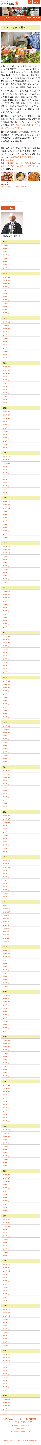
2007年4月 (6, 1111)
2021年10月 (7, 463)
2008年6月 (6, 1059)
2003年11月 (6, 1268)
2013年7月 (6, 832)
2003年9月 (6, 1274)
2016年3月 (6, 710)
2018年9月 (6, 601)
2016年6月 (6, 700)
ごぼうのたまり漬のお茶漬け (22, 157)
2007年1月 (6, 1121)
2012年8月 (6, 873)
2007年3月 (6, 1114)
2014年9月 (6, 780)
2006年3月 (6, 1159)
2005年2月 (6, 1207)
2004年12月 (7, 1219)
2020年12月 (7, 501)
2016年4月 (6, 707)
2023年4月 (6, 393)
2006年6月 (6, 1149)
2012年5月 (6, 883)
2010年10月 (7, 957)
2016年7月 (6, 697)
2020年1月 (6, 537)
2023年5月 (6, 389)
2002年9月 (6, 1319)
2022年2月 (6, 444)
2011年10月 (6, 912)
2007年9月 (6, 1095)
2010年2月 (6, 983)
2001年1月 (6, 1390)
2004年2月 (6, 1252)
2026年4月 (6, 258)
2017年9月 (6, 646)
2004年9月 (6, 1229)
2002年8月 (6, 1322)
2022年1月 (6, 447)
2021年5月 (6, 479)
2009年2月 (6, 1028)
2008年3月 (6, 1069)
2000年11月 (6, 1402)
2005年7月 (6, 1191)
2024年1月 (6, 358)
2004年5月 (6, 1242)
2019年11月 (6, 550)
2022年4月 (6, 438)
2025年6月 (6, 296)
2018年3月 (6, 620)
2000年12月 (7, 1399)
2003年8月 (6, 1277)
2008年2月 (6, 1073)
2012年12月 (7, 860)
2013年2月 (6, 848)
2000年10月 (7, 1406)
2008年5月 (6, 1063)
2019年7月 (6, 562)
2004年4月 (6, 1246)
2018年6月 (6, 611)
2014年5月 (6, 793)
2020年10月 (7, 508)
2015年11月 (6, 729)
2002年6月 (6, 1329)
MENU (36, 2)
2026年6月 (6, 252)
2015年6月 (6, 745)
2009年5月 (6, 1018)
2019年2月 (6, 579)
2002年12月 (7, 1309)
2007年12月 (7, 1085)
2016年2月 (6, 713)
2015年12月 (7, 726)
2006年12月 (7, 1130)
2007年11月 (6, 1088)
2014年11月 (6, 774)
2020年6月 (6, 521)
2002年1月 (6, 1345)
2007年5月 (6, 1108)
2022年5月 (6, 434)
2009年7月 (6, 1011)
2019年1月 (6, 582)
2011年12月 (6, 905)
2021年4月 (6, 482)
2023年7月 (6, 383)
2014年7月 (6, 787)
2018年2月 (6, 624)
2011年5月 (6, 928)
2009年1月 (6, 1031)
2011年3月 (6, 935)
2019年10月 (7, 553)
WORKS (23, 22)
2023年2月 (6, 399)
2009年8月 (6, 1008)
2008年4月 (6, 1066)
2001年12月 (7, 1354)
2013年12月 (7, 816)
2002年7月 (6, 1326)
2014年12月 (7, 771)
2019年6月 (6, 566)
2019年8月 (6, 559)
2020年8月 (6, 514)
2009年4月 (6, 1021)
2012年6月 (6, 880)
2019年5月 (6, 569)
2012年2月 (6, 893)
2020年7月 (6, 518)
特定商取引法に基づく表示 (20, 1425)
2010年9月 (6, 960)
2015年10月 (7, 732)
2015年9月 (6, 736)
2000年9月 (6, 1409)
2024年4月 (6, 348)
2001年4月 (6, 1380)
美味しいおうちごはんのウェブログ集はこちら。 (16, 186)
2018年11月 (6, 594)
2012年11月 (6, 864)
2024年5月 (6, 345)
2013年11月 (6, 819)
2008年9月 (6, 1050)
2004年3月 (6, 1249)
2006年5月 (6, 1152)
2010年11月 (6, 953)
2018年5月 (6, 614)
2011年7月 (6, 922)
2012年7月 (6, 877)
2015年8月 (6, 739)
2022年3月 (6, 441)
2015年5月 (6, 749)
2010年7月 (6, 966)
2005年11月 (6, 1178)
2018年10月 (7, 598)
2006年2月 (6, 1162)
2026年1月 (6, 268)
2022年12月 (7, 412)
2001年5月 (6, 1377)
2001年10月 (7, 1361)
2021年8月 (6, 469)
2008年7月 (6, 1056)
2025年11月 (6, 280)
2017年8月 (6, 649)
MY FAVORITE (26, 18)
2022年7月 (6, 428)
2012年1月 (6, 896)
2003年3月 (6, 1294)
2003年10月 (7, 1271)
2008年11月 (6, 1043)
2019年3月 (6, 575)
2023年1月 (6, 402)
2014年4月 (6, 797)
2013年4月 (6, 842)
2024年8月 (6, 335)
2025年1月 (6, 313)
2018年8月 (6, 604)
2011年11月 (6, 909)
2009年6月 (6, 1015)
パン (21, 163)
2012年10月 (7, 867)
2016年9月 (6, 691)
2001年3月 (6, 1383)
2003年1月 (6, 1300)
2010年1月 (6, 986)
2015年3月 (6, 755)
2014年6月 (6, 790)
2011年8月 (6, 918)
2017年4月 (6, 662)
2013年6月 (6, 835)
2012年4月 (6, 886)
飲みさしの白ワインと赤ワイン (23, 166)
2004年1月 (6, 1255)
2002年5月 (6, 1332)
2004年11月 (6, 1223)
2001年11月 (6, 1357)
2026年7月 (6, 248)
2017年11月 (6, 639)
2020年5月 (6, 524)
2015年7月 (6, 742)
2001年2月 (6, 1387)
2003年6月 (6, 1284)
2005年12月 (7, 1175)
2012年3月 (6, 890)
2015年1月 (6, 762)
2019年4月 (6, 572)
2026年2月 (6, 265)
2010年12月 (7, 950)
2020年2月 (6, 534)
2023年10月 (7, 373)
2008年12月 (7, 1040)
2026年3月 (6, 261)
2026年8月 (6, 245)
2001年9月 (6, 1364)
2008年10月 (7, 1046)
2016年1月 (6, 717)
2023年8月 (6, 380)
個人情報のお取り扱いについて (20, 1431)
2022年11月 (6, 415)
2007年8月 (6, 1098)
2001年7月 (6, 1370)
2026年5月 (6, 255)
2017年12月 (7, 636)
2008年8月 (6, 1053)
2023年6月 (6, 386)
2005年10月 (7, 1181)
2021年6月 (6, 476)
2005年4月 (6, 1201)
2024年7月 (6, 338)
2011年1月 (6, 941)
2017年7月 (6, 652)
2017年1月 (6, 672)
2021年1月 (6, 492)
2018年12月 (7, 591)
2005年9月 (6, 1184)
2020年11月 (6, 505)
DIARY (8, 18)
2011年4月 (6, 931)
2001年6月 (6, 1374)
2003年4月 (6, 1290)
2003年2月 (6, 1297)
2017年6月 (6, 656)
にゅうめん (10, 160)
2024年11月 (6, 325)
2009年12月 (7, 995)
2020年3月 (6, 531)
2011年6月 (6, 925)
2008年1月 (6, 1076)
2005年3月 (6, 1204)
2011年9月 (6, 915)
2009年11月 (6, 998)
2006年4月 (6, 1156)
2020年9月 (6, 511)
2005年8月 (6, 1188)
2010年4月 (6, 976)
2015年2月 (6, 758)
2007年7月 (6, 1101)
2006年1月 (6, 1166)
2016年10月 (7, 687)
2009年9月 (6, 1005)
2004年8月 (6, 1233)
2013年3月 (6, 845)
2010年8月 (6, 963)
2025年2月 (6, 309)
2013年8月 (6, 829)
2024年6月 (6, 341)
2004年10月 (7, 1226)
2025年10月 (7, 283)
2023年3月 (6, 396)
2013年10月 (7, 822)
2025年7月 (6, 293)
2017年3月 (6, 665)
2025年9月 (6, 287)
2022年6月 (6, 431)
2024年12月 (7, 322)
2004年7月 (6, 1236)
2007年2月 (6, 1117)
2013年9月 (6, 825)
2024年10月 (7, 328)
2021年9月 (6, 466)
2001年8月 (6, 1367)
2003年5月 (6, 1287)
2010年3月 (6, 979)
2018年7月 (6, 607)
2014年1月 (6, 806)
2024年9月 (6, 332)
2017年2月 (6, 668)
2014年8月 (6, 784)
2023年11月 (6, 370)
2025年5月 (6, 300)
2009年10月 (7, 1002)
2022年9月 (6, 421)
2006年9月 (6, 1140)
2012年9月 (6, 870)
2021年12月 (7, 456)
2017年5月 (6, 659)
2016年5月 (6, 704)
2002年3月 (6, 1339)
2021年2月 (6, 489)
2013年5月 (6, 838)
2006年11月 (6, 1133)
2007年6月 (6, 1104)
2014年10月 (7, 777)
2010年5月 (6, 973)
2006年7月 (6, 1146)
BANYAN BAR (16, 18)
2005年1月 (6, 1210)
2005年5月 (6, 1197)
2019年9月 (6, 556)
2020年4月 (6, 527)
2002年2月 (6, 1342)
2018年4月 (6, 617)
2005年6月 (6, 1194)
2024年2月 (6, 354)
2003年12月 (7, 1264)
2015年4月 (6, 752)
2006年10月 (7, 1136)
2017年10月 (7, 643)
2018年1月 (6, 627)
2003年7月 (6, 1281)
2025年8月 (6, 290)
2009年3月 (6, 1024)
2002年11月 (6, 1312)
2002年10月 (7, 1316)
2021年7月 (6, 473)
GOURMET (36, 18)
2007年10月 (7, 1091)
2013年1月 (6, 851)
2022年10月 (7, 418)
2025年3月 (6, 306)
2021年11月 (6, 460)
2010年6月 (6, 970)
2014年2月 (6, 803)
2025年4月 (6, 303)
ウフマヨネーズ (12, 163)
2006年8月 (6, 1143)
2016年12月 (7, 681)
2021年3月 (6, 486)
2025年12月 (7, 277)
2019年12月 (7, 546)
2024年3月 (6, 351)
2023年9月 (6, 376)
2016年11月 (6, 684)
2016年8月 (6, 694)
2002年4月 (6, 1335)
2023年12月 (7, 367)
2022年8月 (6, 425)
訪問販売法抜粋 (20, 1428)
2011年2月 (6, 938)
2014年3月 (6, 800)
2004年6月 (6, 1239)
